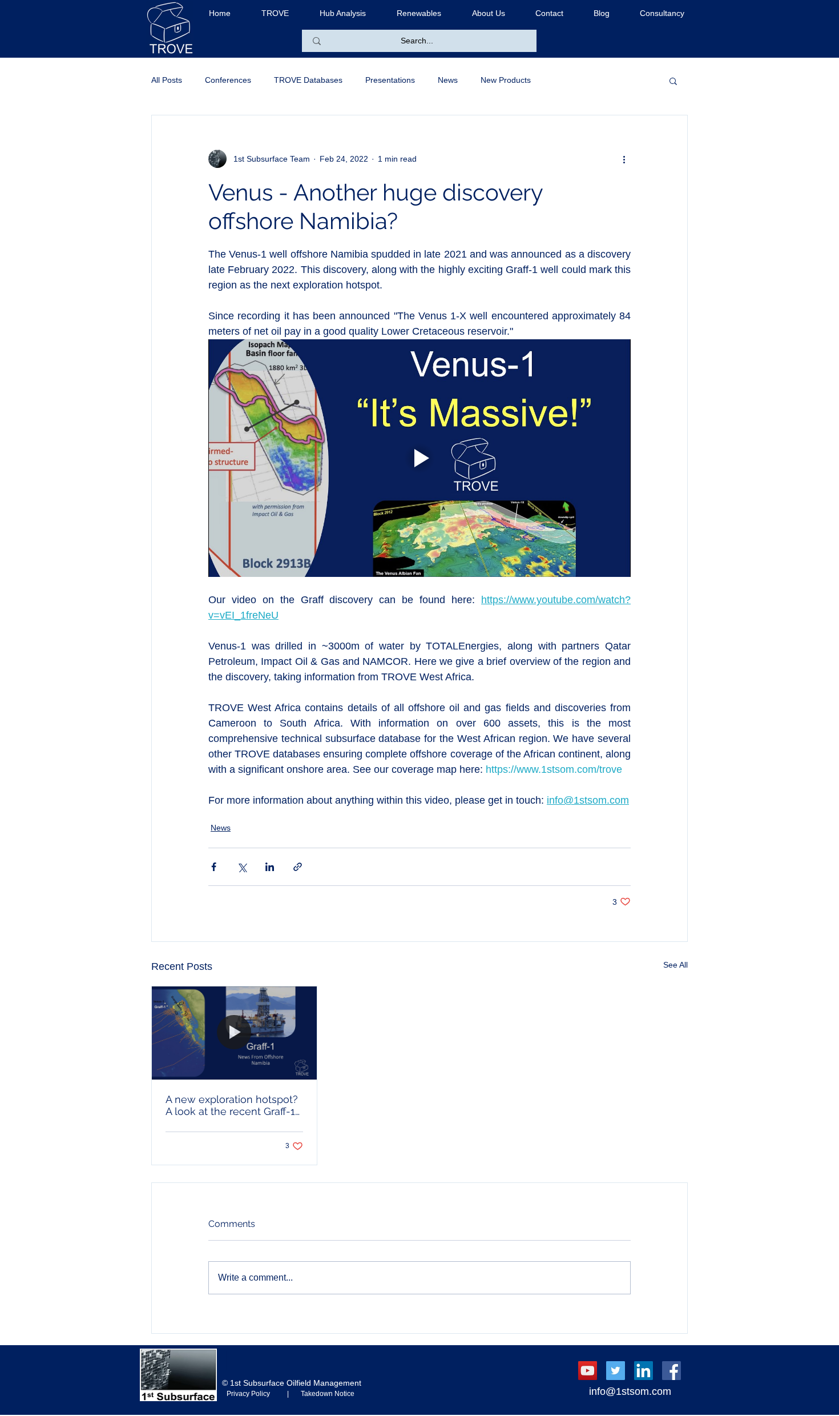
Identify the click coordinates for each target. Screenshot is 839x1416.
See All (675, 964)
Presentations (390, 80)
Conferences (228, 80)
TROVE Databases (308, 80)
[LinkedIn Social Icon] (643, 1370)
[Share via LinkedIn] (269, 866)
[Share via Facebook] (213, 866)
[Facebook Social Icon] (671, 1370)
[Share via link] (297, 866)
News (448, 80)
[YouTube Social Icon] (587, 1370)
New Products (506, 80)
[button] (673, 80)
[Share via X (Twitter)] (241, 866)
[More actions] (624, 159)
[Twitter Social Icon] (615, 1370)
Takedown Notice (324, 1394)
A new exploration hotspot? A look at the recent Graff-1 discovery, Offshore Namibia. (234, 1105)
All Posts (166, 80)
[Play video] (419, 458)
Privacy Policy (255, 1394)
